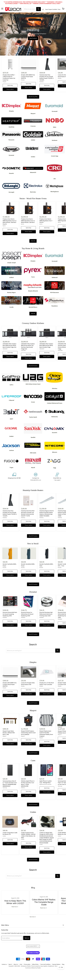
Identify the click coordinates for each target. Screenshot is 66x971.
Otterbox (23, 787)
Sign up (27, 938)
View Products (36, 38)
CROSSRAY (5, 349)
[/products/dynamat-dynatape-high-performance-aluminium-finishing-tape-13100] (47, 601)
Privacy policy (27, 964)
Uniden (4, 836)
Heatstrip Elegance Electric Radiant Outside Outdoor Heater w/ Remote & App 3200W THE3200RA (46, 513)
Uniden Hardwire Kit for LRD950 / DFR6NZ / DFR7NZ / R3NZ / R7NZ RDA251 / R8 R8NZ (28, 835)
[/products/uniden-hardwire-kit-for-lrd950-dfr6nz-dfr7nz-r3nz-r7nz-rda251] (28, 822)
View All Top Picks (33, 97)
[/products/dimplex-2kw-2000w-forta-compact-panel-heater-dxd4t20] (28, 64)
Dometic (4, 567)
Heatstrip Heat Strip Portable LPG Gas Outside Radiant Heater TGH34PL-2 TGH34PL (46, 77)
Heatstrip (41, 81)
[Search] (38, 9)
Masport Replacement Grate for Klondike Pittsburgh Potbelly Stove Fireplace (46, 733)
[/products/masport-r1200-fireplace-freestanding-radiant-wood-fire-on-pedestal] (28, 720)
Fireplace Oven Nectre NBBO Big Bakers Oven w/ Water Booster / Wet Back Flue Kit (9, 221)
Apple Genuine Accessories (45, 784)
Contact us (4, 964)
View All (33, 241)
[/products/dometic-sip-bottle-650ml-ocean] (28, 553)
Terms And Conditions (45, 964)
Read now (14, 907)
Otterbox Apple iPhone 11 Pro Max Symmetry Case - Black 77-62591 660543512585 (28, 783)
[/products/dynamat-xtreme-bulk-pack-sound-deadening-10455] (10, 601)
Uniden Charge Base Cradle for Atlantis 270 (10, 833)
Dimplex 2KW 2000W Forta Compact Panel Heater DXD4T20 (28, 76)
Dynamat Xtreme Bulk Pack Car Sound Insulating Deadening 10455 (10, 614)
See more (32, 917)
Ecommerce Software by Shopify (33, 968)
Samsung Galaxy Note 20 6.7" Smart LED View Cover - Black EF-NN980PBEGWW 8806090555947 (10, 783)
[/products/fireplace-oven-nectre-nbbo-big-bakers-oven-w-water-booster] (28, 208)
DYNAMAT (5, 617)
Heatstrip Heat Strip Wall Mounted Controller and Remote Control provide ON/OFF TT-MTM (27, 513)
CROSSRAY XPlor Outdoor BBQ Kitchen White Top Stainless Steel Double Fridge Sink (28, 346)
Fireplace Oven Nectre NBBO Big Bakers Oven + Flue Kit (46, 220)
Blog (63, 964)
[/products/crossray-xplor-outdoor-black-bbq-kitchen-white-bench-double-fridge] (47, 333)
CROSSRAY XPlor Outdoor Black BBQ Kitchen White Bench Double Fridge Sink (9, 345)
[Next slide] (61, 34)
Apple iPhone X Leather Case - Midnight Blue (45, 782)
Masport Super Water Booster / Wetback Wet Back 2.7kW (9, 732)
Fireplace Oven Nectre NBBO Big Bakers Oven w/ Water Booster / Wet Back (28, 220)
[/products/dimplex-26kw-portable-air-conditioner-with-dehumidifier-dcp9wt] (10, 64)
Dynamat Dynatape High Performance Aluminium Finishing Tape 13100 (46, 614)
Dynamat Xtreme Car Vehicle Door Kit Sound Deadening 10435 (27, 614)
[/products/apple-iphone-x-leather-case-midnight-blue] (47, 770)
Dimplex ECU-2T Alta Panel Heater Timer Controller (46, 683)
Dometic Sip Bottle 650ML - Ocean (10, 565)
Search (10, 964)
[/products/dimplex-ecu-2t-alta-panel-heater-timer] (47, 672)
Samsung (5, 787)
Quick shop (10, 85)
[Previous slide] (4, 34)
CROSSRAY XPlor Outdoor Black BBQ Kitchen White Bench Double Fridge (46, 345)
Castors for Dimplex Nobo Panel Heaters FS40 (28, 683)
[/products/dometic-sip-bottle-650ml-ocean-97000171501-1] (10, 553)
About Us (16, 964)
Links (21, 964)
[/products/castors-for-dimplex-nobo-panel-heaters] (28, 672)
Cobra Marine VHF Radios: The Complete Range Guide (44, 902)
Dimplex (4, 81)
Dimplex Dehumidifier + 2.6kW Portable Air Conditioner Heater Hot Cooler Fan (9, 77)
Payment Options (56, 964)
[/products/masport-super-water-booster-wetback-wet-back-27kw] (10, 720)
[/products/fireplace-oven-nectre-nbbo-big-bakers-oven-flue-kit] (47, 208)
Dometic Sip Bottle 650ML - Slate (46, 565)
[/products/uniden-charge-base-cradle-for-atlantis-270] (10, 822)
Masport (4, 736)
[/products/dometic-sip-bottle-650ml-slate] (47, 553)
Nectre (4, 226)
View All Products (33, 366)
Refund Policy (35, 964)
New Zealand (32, 946)
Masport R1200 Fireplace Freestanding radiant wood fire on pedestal (28, 732)
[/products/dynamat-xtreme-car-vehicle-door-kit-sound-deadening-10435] (28, 601)
